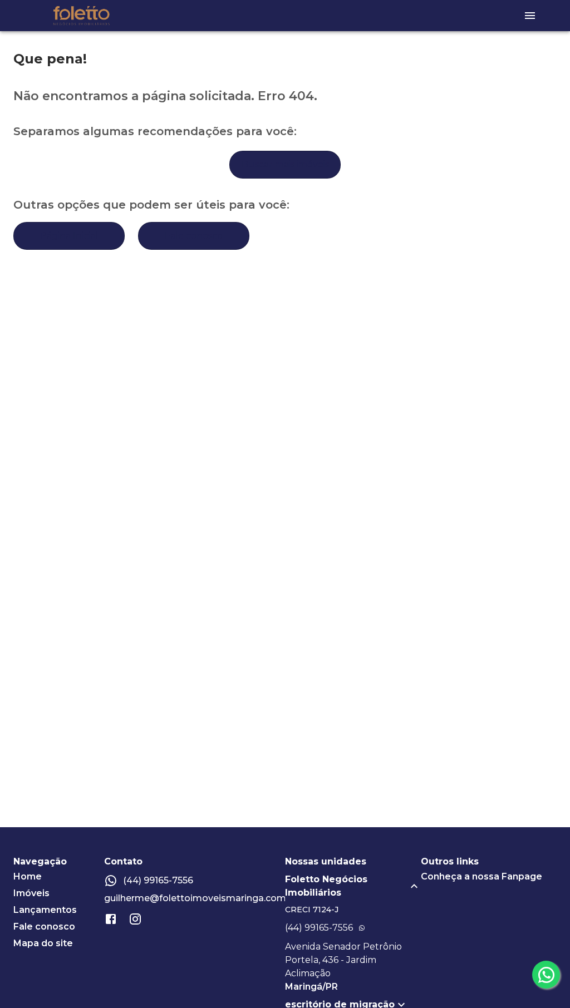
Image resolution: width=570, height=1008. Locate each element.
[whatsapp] (546, 975)
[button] (353, 886)
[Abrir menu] (530, 15)
